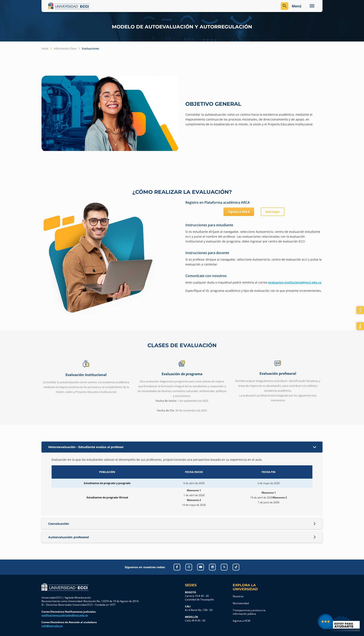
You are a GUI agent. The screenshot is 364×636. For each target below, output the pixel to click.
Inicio (44, 48)
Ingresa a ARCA (239, 212)
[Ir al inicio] (65, 587)
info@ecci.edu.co (52, 626)
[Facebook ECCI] (177, 567)
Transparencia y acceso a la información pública (249, 612)
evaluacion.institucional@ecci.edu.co (294, 282)
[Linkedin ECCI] (212, 567)
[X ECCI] (224, 567)
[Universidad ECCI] (114, 5)
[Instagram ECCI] (188, 567)
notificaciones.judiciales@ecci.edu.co (64, 615)
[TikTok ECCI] (236, 567)
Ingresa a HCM (241, 621)
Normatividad (241, 603)
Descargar (272, 212)
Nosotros (238, 596)
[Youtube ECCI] (200, 567)
